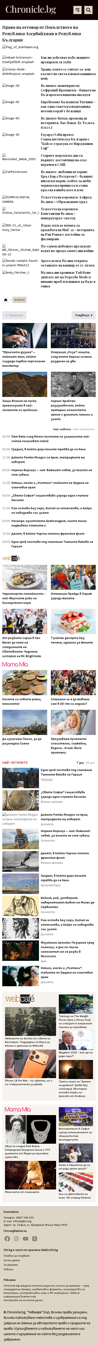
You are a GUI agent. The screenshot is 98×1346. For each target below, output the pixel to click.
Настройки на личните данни (23, 1300)
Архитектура (50, 885)
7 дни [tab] (80, 763)
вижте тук (28, 1296)
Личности (48, 840)
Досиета (47, 824)
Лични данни (12, 1260)
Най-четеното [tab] (84, 429)
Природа (47, 779)
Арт (44, 961)
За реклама (11, 1265)
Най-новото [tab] (62, 429)
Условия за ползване (17, 1256)
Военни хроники (52, 802)
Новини (8, 1269)
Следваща (82, 315)
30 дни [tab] (90, 763)
